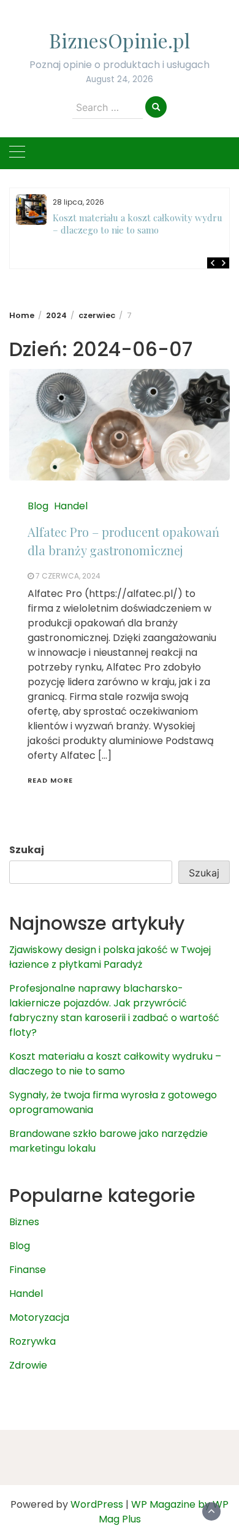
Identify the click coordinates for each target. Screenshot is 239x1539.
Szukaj (26, 850)
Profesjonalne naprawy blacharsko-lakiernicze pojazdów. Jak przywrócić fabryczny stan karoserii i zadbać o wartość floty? (114, 1010)
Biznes (24, 1222)
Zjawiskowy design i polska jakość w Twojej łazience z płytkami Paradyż (110, 957)
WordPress (96, 1504)
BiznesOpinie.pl (119, 40)
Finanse (27, 1270)
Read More (50, 780)
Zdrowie (28, 1365)
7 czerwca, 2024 (68, 576)
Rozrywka (32, 1341)
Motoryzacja (39, 1317)
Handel (71, 506)
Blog (38, 506)
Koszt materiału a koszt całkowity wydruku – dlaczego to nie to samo (143, 223)
